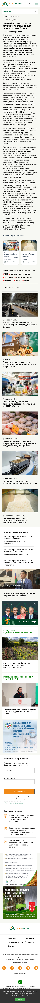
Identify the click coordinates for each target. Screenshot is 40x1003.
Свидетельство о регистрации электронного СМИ (20, 959)
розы (26, 281)
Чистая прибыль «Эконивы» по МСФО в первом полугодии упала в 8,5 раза (20, 324)
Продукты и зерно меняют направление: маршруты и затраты (20, 482)
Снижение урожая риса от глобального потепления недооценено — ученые (29, 256)
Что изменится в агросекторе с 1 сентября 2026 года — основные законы (21, 844)
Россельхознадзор (25, 277)
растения (8, 277)
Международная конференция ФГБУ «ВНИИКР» (18, 678)
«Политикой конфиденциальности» (16, 803)
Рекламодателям (15, 942)
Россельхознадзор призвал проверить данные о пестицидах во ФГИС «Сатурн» (11, 256)
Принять (20, 1000)
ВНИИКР (8, 281)
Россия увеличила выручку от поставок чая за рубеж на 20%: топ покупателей (19, 364)
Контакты (12, 946)
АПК (6, 274)
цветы (18, 281)
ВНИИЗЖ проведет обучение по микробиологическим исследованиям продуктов (18, 552)
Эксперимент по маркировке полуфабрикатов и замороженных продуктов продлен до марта (19, 443)
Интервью (17, 585)
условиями (25, 995)
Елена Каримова (14, 32)
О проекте (29, 942)
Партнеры (29, 938)
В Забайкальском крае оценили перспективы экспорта (19, 594)
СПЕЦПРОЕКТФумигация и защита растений (18, 632)
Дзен (25, 270)
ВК (34, 270)
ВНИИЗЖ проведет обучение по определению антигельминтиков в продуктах (18, 562)
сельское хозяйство (20, 274)
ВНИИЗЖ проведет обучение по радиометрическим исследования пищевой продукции (18, 539)
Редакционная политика (20, 962)
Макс (30, 270)
